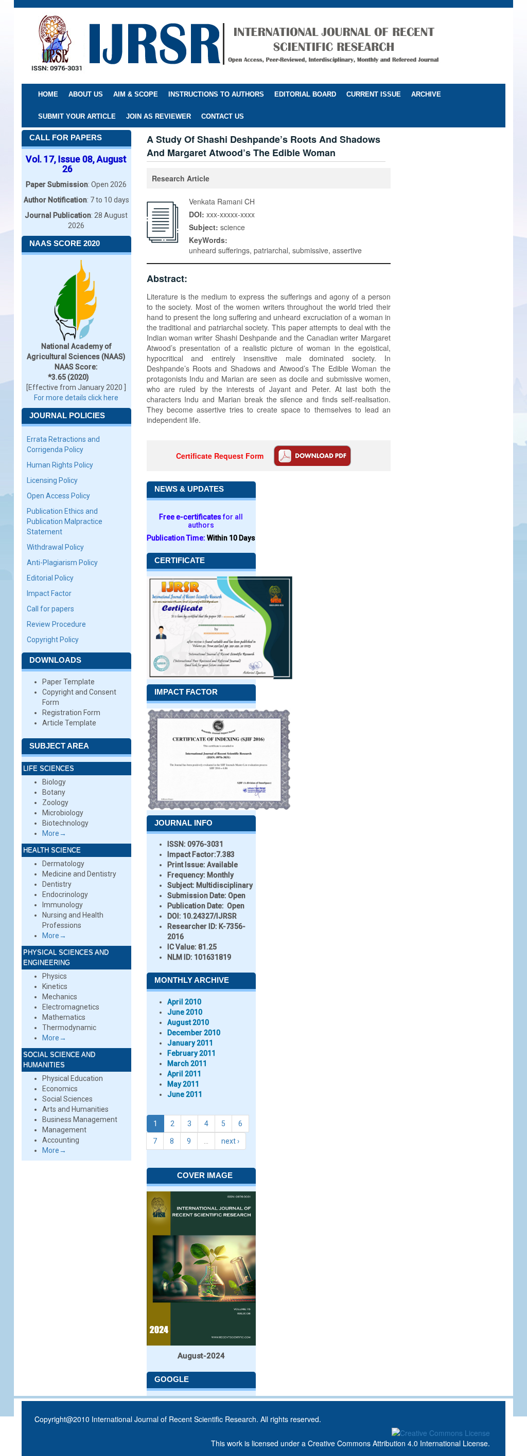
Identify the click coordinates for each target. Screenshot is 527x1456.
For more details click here (76, 398)
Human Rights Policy (60, 465)
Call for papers (50, 609)
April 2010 (184, 1002)
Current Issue (373, 94)
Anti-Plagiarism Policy (62, 562)
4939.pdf (312, 455)
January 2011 (190, 1043)
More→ (54, 833)
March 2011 (187, 1063)
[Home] (235, 45)
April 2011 (184, 1074)
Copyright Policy (53, 640)
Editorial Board (305, 94)
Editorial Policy (50, 578)
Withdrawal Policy (55, 547)
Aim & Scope (135, 94)
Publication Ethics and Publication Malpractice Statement (64, 521)
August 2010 (188, 1022)
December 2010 (193, 1033)
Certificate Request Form (220, 456)
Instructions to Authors (216, 94)
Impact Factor (49, 593)
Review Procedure (56, 624)
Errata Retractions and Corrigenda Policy (63, 444)
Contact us (222, 116)
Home (48, 94)
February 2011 (191, 1053)
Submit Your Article (77, 116)
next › (230, 1141)
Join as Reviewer (158, 116)
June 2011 (184, 1094)
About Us (85, 94)
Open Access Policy (58, 496)
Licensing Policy (52, 480)
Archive (426, 94)
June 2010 (184, 1012)
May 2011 (183, 1084)
